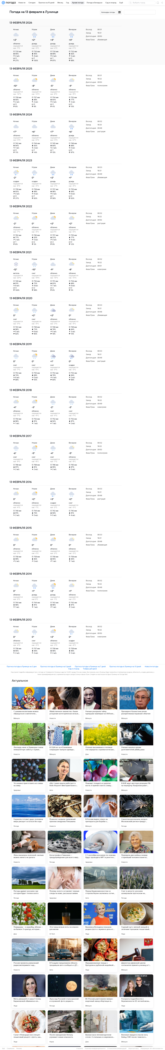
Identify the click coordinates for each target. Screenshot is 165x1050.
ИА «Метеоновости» (156, 1048)
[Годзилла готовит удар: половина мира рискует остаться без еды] (28, 811)
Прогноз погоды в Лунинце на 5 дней (55, 666)
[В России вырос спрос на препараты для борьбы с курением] (100, 811)
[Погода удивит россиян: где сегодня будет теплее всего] (28, 883)
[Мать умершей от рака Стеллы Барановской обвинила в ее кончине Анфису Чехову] (28, 991)
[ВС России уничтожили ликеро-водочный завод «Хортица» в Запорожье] (100, 991)
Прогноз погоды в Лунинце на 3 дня (21, 666)
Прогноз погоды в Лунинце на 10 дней (125, 666)
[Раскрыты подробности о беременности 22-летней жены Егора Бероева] (136, 991)
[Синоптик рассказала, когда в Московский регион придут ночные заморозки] (136, 811)
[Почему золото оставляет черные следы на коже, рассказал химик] (64, 883)
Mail (3, 1048)
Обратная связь (133, 1048)
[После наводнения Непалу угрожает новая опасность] (64, 1027)
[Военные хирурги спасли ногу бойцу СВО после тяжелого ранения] (136, 1027)
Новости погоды (151, 666)
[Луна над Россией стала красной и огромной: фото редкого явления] (64, 991)
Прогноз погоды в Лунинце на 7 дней (90, 666)
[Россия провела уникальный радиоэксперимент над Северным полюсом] (28, 955)
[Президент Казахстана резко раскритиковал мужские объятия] (136, 704)
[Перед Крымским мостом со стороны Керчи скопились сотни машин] (100, 883)
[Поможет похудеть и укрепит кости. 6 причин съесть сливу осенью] (100, 776)
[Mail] (3, 2)
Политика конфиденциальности (95, 1048)
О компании (10, 1048)
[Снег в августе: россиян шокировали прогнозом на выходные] (136, 883)
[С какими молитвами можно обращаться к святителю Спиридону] (28, 704)
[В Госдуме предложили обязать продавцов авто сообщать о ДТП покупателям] (64, 955)
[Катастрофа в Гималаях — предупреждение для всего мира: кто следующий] (64, 847)
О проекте (79, 1048)
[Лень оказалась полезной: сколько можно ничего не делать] (28, 847)
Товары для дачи (90, 669)
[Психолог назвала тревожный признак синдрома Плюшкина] (64, 811)
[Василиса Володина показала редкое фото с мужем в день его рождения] (100, 919)
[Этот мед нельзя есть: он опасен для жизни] (64, 919)
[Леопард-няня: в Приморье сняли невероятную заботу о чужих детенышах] (28, 740)
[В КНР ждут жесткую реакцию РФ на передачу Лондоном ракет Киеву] (136, 776)
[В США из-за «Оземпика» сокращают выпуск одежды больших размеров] (64, 740)
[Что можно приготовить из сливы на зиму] (28, 776)
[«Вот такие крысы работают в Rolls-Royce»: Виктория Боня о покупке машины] (64, 776)
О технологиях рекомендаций (116, 1048)
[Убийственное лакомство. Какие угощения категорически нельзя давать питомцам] (64, 704)
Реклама (19, 1048)
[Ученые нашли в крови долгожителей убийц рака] (136, 740)
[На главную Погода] (10, 2)
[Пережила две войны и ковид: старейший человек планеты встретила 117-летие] (136, 847)
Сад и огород (73, 669)
